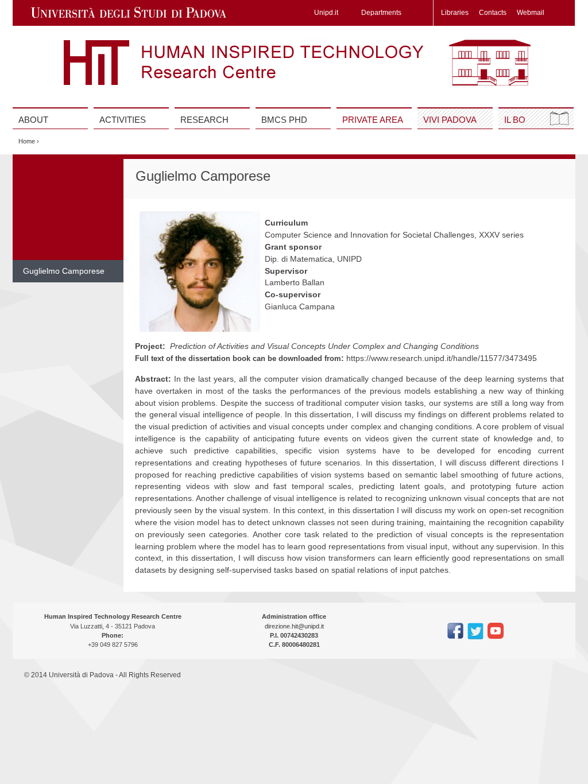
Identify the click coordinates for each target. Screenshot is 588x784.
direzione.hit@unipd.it (294, 626)
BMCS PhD (284, 120)
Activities (122, 120)
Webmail (530, 13)
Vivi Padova (450, 120)
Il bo (514, 120)
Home (26, 141)
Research (204, 120)
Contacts (492, 13)
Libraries (455, 13)
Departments (381, 13)
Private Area (372, 120)
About (33, 120)
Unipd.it (326, 13)
